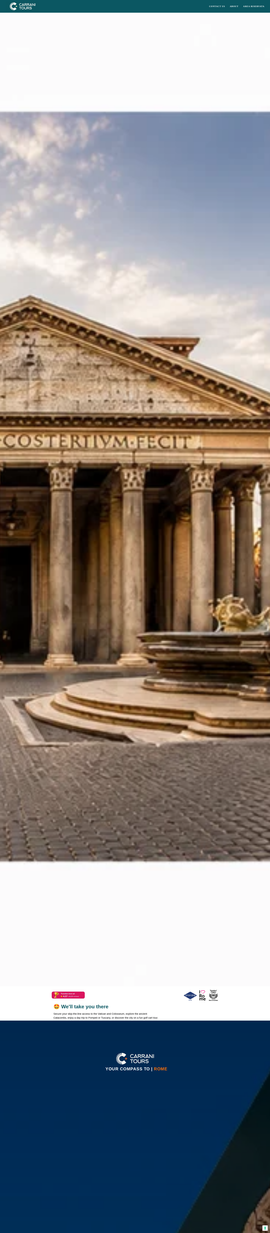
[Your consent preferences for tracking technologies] (265, 1228)
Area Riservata (253, 6)
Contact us (217, 6)
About (234, 6)
